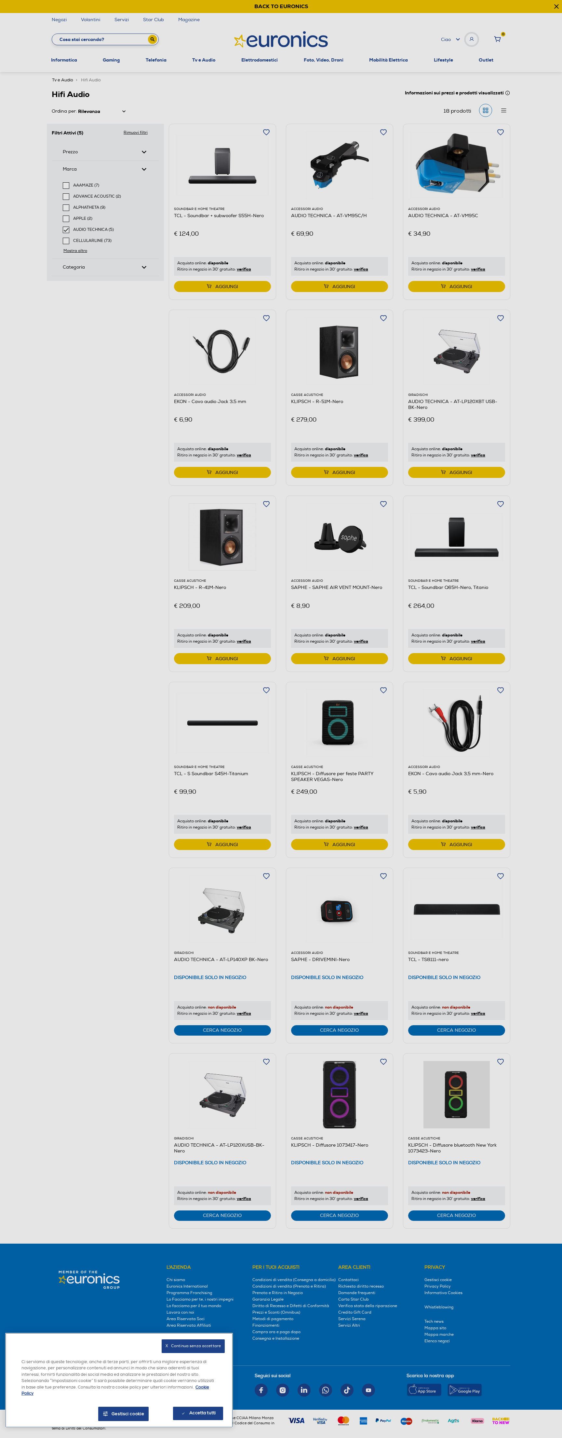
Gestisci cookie (128, 1414)
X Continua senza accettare (193, 1346)
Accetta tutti (202, 1413)
